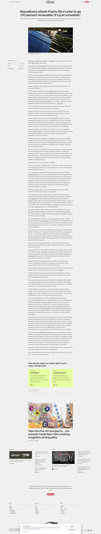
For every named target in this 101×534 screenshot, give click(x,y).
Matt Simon (37, 472)
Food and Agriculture (13, 513)
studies (44, 308)
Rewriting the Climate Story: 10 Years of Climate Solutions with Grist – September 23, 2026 (84, 460)
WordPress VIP (18, 529)
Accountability (12, 510)
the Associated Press (38, 207)
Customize (71, 529)
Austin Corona (80, 456)
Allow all (72, 526)
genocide (60, 103)
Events (62, 507)
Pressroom (37, 513)
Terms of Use (11, 530)
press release (66, 232)
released (48, 308)
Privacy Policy (16, 530)
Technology (36, 440)
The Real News (34, 227)
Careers (36, 510)
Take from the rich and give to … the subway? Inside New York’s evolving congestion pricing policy (49, 434)
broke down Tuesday (60, 214)
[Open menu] (91, 1)
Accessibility (63, 513)
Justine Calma (30, 440)
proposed (46, 221)
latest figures (31, 256)
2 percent (60, 133)
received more (53, 91)
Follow (83, 1)
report (52, 120)
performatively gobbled (44, 101)
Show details (25, 531)
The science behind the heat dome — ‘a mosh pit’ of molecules (41, 469)
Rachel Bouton (11, 463)
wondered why (38, 157)
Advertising (62, 510)
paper (49, 300)
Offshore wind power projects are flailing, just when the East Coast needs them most (84, 453)
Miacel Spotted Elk (38, 464)
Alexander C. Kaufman (11, 60)
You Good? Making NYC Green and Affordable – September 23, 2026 (41, 453)
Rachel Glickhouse (81, 472)
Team (36, 507)
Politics (10, 507)
